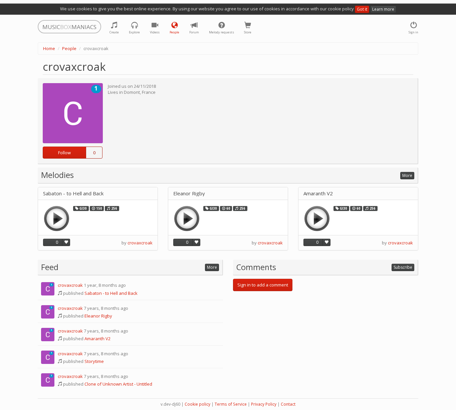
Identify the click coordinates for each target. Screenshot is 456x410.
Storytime (94, 361)
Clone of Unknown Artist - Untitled (118, 384)
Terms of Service (231, 404)
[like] (66, 242)
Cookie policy (197, 404)
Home (49, 48)
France (149, 92)
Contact (288, 404)
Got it (362, 9)
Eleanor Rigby (189, 193)
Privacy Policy (263, 404)
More (407, 175)
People (69, 48)
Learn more (383, 9)
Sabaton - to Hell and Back (73, 193)
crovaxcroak (140, 243)
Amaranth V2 (318, 193)
